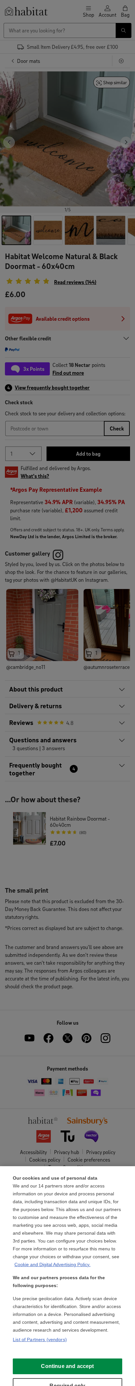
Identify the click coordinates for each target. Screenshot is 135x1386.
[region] (67, 1276)
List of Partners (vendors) (40, 1339)
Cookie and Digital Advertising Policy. (52, 1264)
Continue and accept (67, 1366)
